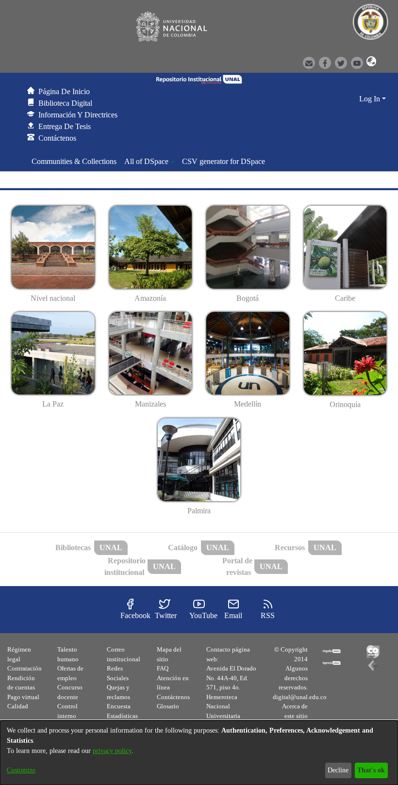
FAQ (162, 668)
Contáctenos (173, 697)
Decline (338, 770)
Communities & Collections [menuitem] (74, 161)
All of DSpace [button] (146, 161)
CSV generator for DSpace (223, 161)
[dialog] (199, 752)
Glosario (168, 706)
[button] (370, 62)
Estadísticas (122, 716)
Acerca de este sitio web (295, 716)
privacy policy (112, 750)
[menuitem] (149, 161)
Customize (21, 770)
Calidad (17, 706)
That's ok (371, 770)
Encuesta (119, 706)
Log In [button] (370, 99)
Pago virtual (23, 697)
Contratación (24, 668)
